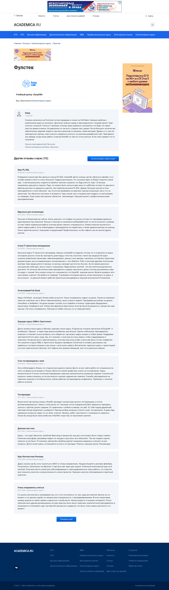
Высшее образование (36, 35)
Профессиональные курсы (99, 35)
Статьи (56, 16)
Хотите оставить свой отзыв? (103, 159)
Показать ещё (66, 519)
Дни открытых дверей (76, 16)
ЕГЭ (15, 35)
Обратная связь (135, 566)
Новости (41, 16)
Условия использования (145, 586)
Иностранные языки (123, 35)
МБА (82, 35)
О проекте (133, 550)
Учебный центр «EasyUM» (29, 94)
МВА (82, 550)
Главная (17, 43)
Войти (150, 16)
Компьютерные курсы (145, 35)
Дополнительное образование (63, 35)
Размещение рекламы (138, 555)
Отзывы (96, 16)
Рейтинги (111, 550)
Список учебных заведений (92, 571)
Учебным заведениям (138, 561)
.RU (27, 25)
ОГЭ (22, 35)
